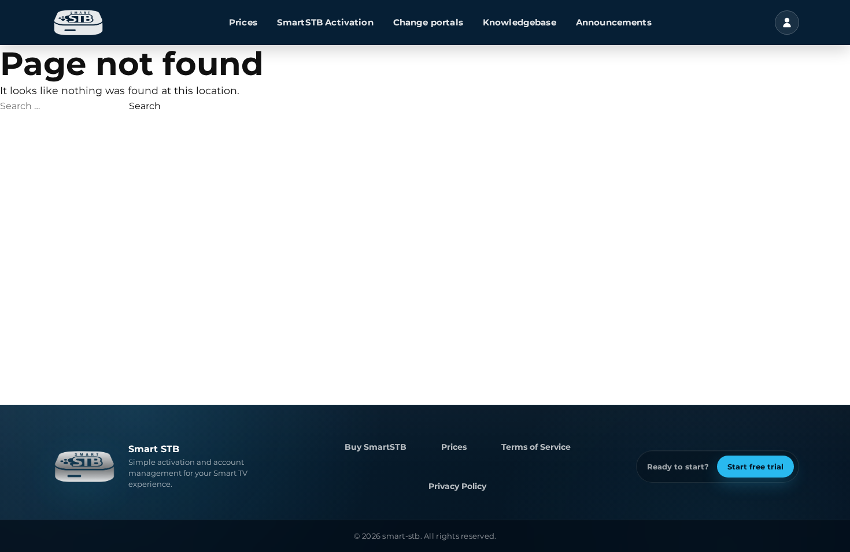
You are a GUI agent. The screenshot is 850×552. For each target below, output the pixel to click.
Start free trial (755, 466)
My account (787, 22)
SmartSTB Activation (325, 22)
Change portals (428, 22)
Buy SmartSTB (375, 447)
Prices (243, 22)
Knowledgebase (519, 22)
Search (145, 105)
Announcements (614, 22)
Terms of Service (536, 447)
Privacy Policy (457, 486)
